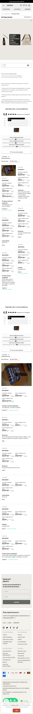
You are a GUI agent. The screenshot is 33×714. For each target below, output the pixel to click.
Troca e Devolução (9, 657)
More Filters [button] (15, 161)
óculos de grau (6, 9)
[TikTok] (17, 628)
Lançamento (27, 9)
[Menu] (3, 5)
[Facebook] (10, 628)
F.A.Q (4, 622)
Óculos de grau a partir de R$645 (16, 1)
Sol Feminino (22, 641)
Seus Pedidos (7, 651)
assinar (16, 602)
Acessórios (7, 13)
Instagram (21, 653)
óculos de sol (17, 9)
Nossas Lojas (22, 651)
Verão (20, 639)
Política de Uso (15, 705)
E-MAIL (9, 622)
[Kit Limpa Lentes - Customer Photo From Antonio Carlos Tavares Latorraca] (16, 130)
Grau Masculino (8, 639)
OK (16, 710)
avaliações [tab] (4, 156)
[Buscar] (21, 5)
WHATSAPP (16, 622)
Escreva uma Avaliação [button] (17, 152)
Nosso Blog (7, 659)
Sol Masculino (22, 644)
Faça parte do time (23, 658)
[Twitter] (7, 628)
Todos (5, 634)
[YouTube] (14, 628)
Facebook (21, 655)
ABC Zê (5, 662)
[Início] (2, 13)
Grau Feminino (7, 637)
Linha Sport (21, 637)
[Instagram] (4, 628)
